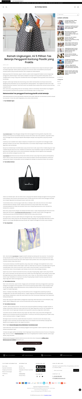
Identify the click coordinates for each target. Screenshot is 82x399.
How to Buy (4, 366)
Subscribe (76, 370)
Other (58, 85)
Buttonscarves (6, 1)
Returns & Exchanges (7, 371)
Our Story (21, 366)
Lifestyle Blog (22, 373)
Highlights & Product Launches (26, 369)
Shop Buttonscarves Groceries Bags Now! (29, 343)
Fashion (59, 83)
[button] (3, 7)
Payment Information (7, 367)
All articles (60, 77)
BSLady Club (22, 367)
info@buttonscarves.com (59, 378)
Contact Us (4, 373)
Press (20, 371)
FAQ (3, 375)
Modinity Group (47, 395)
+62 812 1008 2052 (58, 376)
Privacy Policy (22, 375)
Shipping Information (7, 369)
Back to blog (30, 349)
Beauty (18, 1)
